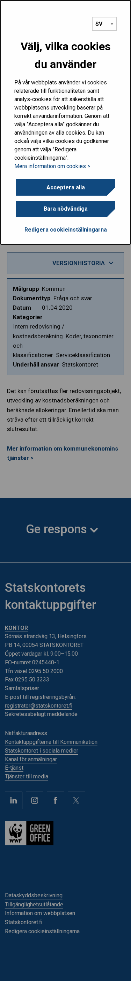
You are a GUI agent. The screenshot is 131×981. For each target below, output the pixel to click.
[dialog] (65, 122)
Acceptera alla (65, 187)
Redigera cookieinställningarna (65, 229)
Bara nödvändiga (66, 208)
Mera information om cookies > (52, 166)
